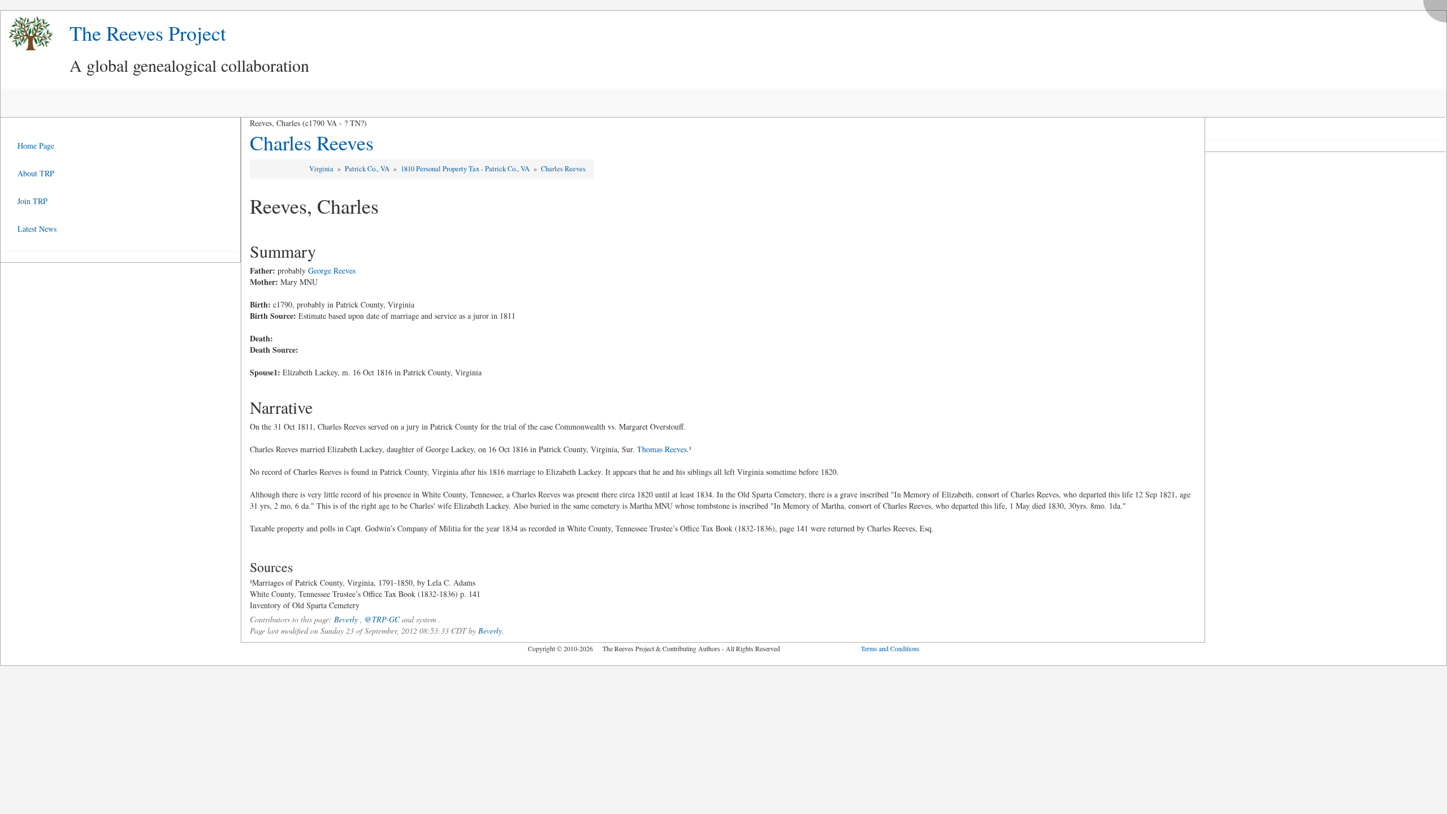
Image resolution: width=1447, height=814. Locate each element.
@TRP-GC (382, 619)
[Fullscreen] (1438, 8)
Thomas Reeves (662, 449)
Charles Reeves (312, 142)
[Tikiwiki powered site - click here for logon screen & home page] (27, 33)
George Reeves (332, 270)
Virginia (322, 169)
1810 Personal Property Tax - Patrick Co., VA (466, 169)
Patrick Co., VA (368, 169)
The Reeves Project (148, 32)
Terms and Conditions (890, 648)
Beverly (346, 619)
